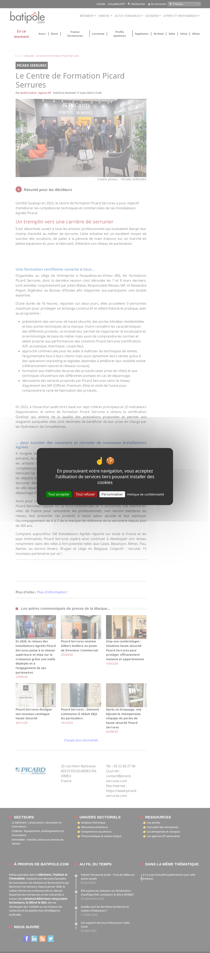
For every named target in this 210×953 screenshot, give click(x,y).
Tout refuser (85, 494)
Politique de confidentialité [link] (145, 494)
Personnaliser (112, 494)
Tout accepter (59, 494)
